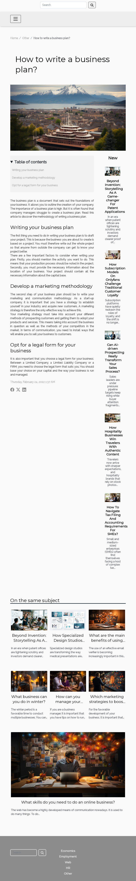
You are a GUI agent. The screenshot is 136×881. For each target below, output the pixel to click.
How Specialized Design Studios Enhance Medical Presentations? (68, 643)
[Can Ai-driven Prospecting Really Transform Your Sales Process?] (112, 335)
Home (14, 38)
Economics (68, 850)
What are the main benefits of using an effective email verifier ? (107, 643)
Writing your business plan (28, 170)
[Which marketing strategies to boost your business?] (107, 681)
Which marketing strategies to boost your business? (107, 701)
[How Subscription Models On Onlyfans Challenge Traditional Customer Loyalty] (112, 254)
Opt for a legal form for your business (35, 185)
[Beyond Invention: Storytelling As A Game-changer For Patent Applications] (112, 171)
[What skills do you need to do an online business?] (68, 764)
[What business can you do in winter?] (29, 681)
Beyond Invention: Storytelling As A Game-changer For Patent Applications (115, 196)
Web (68, 862)
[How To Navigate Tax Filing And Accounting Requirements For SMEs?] (112, 497)
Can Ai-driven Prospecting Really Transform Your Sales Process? (114, 358)
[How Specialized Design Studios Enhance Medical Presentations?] (68, 619)
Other (25, 38)
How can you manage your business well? (67, 701)
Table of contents (30, 161)
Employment (68, 856)
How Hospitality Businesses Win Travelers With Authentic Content (114, 440)
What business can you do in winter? (29, 699)
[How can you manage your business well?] (68, 681)
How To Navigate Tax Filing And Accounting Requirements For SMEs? (116, 520)
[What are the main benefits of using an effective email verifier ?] (107, 619)
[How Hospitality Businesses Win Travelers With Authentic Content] (112, 418)
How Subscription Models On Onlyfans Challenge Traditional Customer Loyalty (115, 279)
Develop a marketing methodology (33, 177)
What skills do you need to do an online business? (68, 802)
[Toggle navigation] (15, 19)
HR (68, 868)
